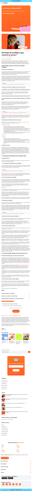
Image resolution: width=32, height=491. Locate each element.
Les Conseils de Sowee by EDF (12, 8)
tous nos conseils (7, 419)
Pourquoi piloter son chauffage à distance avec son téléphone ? (13, 170)
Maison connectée (4, 385)
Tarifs (2, 424)
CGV (9, 490)
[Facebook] (2, 330)
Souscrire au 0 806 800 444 (16, 0)
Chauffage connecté (5, 381)
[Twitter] (4, 330)
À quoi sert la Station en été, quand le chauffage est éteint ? (15, 403)
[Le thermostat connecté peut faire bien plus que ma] (3, 450)
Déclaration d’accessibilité (19, 490)
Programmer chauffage (10, 301)
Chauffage (3, 301)
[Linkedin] (5, 330)
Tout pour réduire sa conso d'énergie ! (9, 13)
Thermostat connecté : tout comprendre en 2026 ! (13, 407)
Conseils (2, 454)
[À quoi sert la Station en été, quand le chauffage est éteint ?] (3, 405)
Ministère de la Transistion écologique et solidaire (12, 315)
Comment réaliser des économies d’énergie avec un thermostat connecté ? (15, 112)
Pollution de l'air (4, 388)
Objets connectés (4, 387)
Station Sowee (4, 426)
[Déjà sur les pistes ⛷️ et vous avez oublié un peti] (18, 450)
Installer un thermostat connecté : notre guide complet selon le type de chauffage (17, 412)
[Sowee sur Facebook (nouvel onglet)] (20, 26)
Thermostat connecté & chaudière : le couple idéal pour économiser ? (14, 84)
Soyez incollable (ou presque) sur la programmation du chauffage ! (13, 213)
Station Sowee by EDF (11, 173)
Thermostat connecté (5, 429)
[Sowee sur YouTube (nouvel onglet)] (26, 26)
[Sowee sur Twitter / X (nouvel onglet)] (21, 26)
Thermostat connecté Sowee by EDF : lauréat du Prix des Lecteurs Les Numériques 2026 (17, 395)
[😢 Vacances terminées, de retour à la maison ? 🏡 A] (18, 446)
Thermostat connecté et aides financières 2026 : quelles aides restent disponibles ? (16, 399)
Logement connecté (5, 431)
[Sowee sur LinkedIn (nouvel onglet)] (25, 26)
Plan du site (28, 490)
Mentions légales (13, 490)
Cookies (25, 490)
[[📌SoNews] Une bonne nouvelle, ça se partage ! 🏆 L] (3, 446)
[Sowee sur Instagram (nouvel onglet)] (23, 26)
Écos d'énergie (4, 383)
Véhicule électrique (5, 433)
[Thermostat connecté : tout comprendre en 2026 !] (3, 409)
